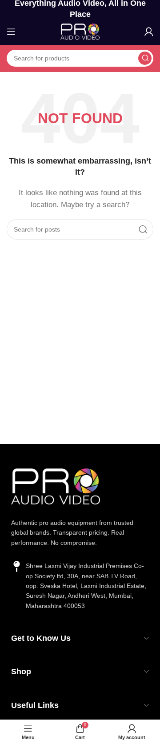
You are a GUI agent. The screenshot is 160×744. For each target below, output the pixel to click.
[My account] (149, 31)
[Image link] (55, 485)
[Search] (145, 58)
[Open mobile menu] (11, 31)
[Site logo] (80, 31)
